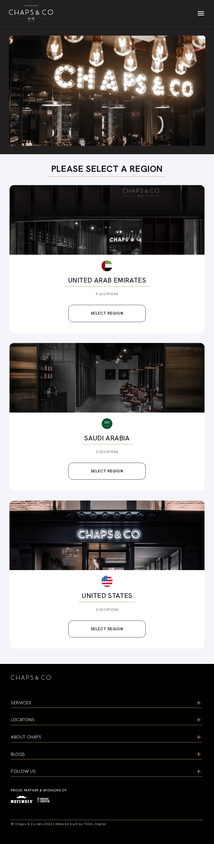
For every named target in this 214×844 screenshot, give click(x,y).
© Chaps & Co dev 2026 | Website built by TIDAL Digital (58, 824)
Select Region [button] (107, 313)
